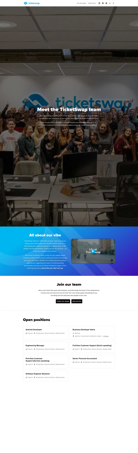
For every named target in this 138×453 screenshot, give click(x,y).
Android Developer (34, 330)
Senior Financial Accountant (85, 358)
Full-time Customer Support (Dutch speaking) (92, 345)
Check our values (63, 301)
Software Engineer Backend (38, 374)
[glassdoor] (113, 3)
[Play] (93, 251)
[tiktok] (109, 3)
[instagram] (106, 3)
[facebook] (102, 3)
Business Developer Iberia (84, 330)
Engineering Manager (35, 345)
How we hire (92, 3)
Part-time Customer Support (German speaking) (37, 359)
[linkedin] (99, 3)
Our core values (81, 3)
